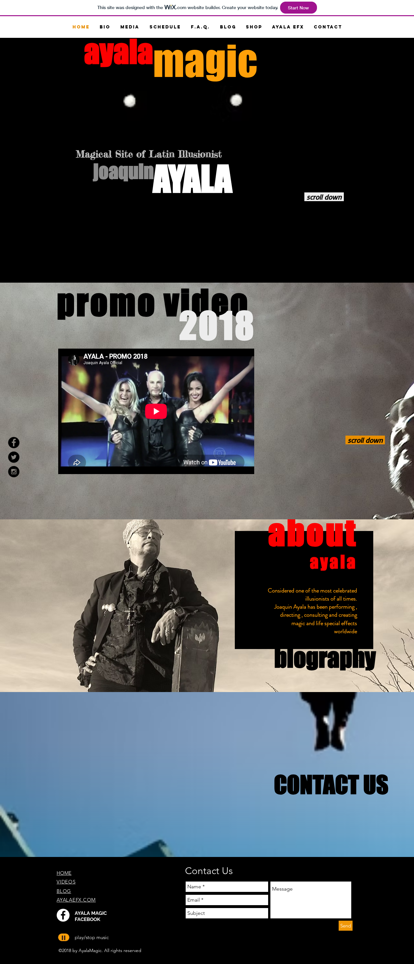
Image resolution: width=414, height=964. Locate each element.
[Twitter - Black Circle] (13, 457)
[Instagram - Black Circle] (13, 471)
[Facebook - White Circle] (63, 915)
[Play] (63, 937)
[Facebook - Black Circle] (13, 442)
